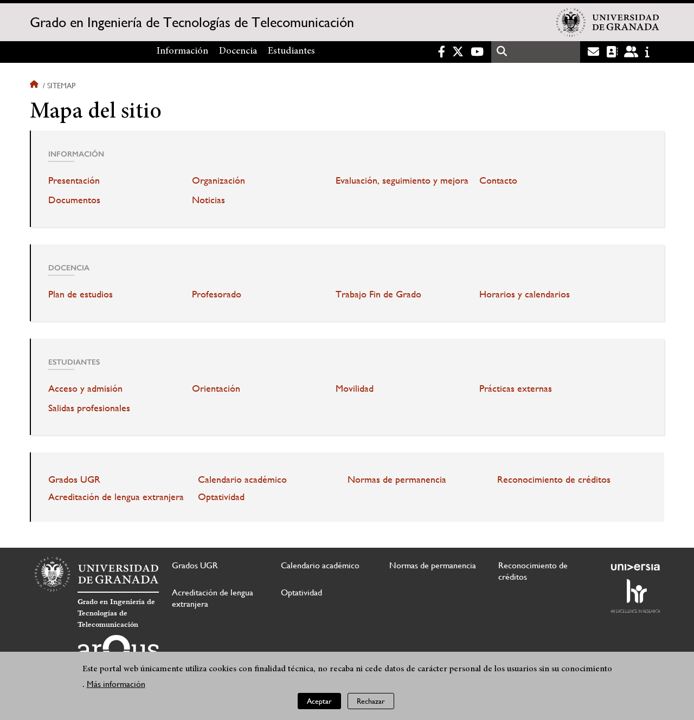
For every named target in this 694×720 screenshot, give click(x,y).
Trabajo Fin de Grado (378, 294)
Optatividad (221, 496)
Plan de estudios (80, 294)
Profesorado (216, 294)
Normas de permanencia (397, 479)
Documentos (74, 199)
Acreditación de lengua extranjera (116, 496)
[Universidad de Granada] (608, 22)
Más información (116, 684)
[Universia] (635, 567)
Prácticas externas (515, 388)
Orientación (216, 388)
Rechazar (371, 701)
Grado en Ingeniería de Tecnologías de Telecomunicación (192, 22)
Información (182, 51)
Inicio (35, 85)
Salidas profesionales (89, 408)
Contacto (498, 180)
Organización (218, 180)
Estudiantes (291, 51)
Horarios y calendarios (524, 294)
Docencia (238, 51)
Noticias (208, 199)
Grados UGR (74, 479)
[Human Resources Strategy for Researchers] (635, 596)
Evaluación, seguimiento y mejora (402, 180)
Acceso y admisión (85, 388)
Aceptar (319, 701)
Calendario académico (242, 479)
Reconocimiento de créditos (554, 479)
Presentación (74, 180)
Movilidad (355, 388)
